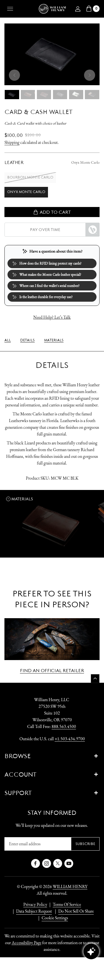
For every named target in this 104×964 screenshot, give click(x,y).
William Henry (70, 886)
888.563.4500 (64, 726)
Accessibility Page (26, 943)
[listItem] (73, 911)
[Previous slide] (14, 75)
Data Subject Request (34, 911)
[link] (7, 340)
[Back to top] (95, 678)
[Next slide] (89, 75)
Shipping (11, 142)
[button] (20, 498)
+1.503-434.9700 (70, 739)
